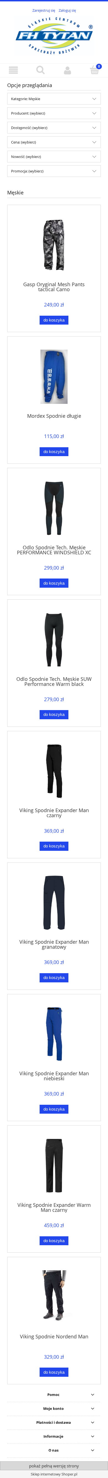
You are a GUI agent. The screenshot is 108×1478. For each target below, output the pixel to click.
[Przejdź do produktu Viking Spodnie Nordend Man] (54, 1297)
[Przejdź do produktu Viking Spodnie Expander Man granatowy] (54, 903)
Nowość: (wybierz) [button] (26, 156)
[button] (13, 70)
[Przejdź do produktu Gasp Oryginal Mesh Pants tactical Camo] (54, 245)
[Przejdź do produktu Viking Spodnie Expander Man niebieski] (54, 1034)
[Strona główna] (54, 35)
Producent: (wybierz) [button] (28, 113)
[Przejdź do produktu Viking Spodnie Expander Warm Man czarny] (54, 1166)
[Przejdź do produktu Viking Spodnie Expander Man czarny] (54, 771)
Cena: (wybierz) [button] (23, 142)
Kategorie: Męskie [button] (25, 98)
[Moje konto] (67, 70)
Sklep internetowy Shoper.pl (54, 1474)
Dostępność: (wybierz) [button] (29, 127)
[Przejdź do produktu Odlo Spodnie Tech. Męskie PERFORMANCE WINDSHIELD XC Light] (54, 508)
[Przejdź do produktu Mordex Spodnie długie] (54, 377)
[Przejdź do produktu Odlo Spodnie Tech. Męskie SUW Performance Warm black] (54, 640)
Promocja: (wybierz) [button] (27, 171)
